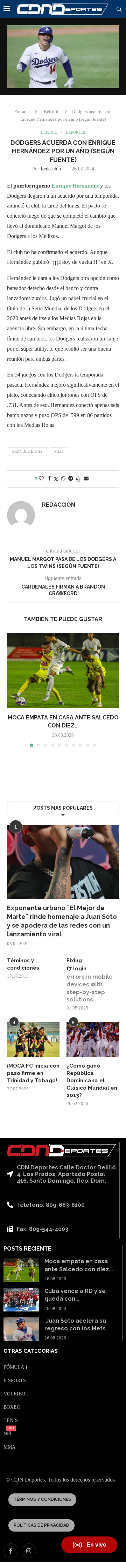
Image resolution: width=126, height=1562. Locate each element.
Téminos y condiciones (23, 964)
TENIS (11, 1420)
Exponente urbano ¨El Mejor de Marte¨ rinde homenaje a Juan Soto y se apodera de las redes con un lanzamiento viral (62, 921)
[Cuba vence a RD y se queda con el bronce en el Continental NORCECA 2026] (21, 1299)
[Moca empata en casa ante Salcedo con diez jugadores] (63, 670)
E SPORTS (15, 1380)
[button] (13, 690)
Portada (21, 111)
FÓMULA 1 (16, 1367)
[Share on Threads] (78, 479)
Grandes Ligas (27, 451)
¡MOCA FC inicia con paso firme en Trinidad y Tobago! (33, 1073)
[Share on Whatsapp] (63, 478)
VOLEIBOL (16, 1394)
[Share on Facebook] (49, 478)
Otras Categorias (31, 1351)
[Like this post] (41, 478)
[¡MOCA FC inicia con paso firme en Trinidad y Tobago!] (33, 1039)
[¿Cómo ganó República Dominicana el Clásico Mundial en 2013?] (92, 1039)
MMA (9, 1447)
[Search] (118, 9)
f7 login (76, 968)
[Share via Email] (86, 478)
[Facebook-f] (11, 1550)
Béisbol (51, 111)
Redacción (51, 168)
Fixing (74, 960)
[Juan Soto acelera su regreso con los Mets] (21, 1329)
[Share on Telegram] (70, 478)
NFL (8, 1433)
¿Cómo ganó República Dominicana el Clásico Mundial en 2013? (91, 1080)
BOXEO (12, 1407)
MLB (58, 451)
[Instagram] (29, 1550)
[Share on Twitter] (56, 479)
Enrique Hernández (75, 186)
